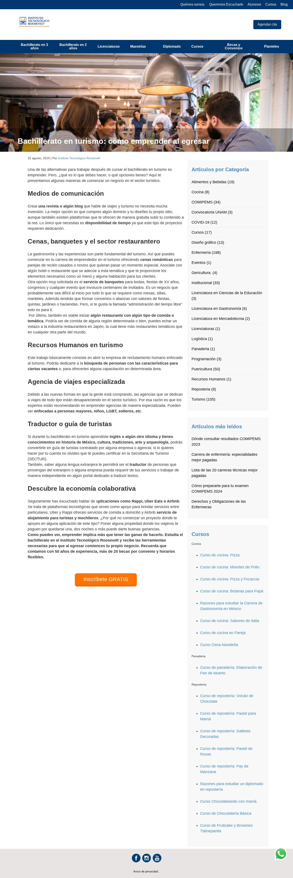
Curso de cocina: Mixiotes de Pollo (229, 567)
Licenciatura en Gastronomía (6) (219, 308)
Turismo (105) (203, 399)
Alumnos (254, 4)
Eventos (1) (201, 262)
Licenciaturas (109, 46)
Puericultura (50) (206, 369)
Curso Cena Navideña (219, 645)
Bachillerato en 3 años (34, 46)
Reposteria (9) (204, 389)
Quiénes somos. (192, 4)
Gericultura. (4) (204, 273)
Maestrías (138, 46)
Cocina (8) (200, 192)
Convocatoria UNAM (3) (212, 212)
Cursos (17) (202, 232)
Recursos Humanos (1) (211, 379)
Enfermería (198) (206, 252)
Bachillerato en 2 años (73, 46)
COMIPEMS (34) (206, 202)
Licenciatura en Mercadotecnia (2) (221, 318)
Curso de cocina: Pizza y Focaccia (229, 579)
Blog (284, 4)
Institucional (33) (206, 283)
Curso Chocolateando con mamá (228, 801)
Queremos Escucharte (226, 4)
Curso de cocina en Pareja (223, 633)
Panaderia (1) (203, 349)
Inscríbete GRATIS (105, 579)
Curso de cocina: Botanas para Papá (231, 591)
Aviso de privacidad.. (146, 871)
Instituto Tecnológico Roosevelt (79, 158)
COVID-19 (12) (204, 222)
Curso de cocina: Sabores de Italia (229, 621)
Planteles (271, 46)
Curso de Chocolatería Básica (225, 813)
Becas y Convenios (234, 46)
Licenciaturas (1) (206, 329)
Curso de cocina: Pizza (220, 555)
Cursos (270, 4)
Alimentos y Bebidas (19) (213, 182)
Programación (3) (206, 359)
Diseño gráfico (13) (208, 242)
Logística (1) (202, 339)
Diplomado (172, 46)
